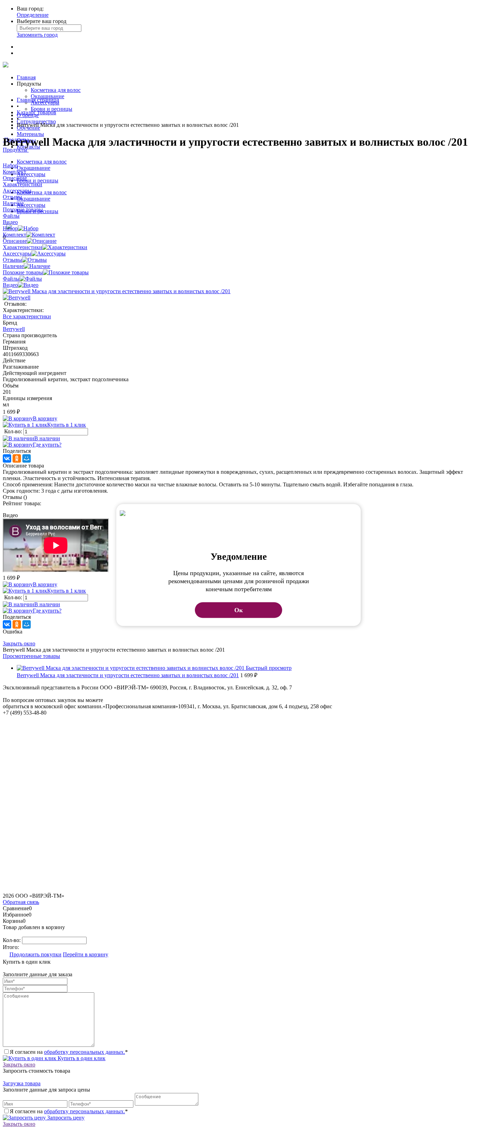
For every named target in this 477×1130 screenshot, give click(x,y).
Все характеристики (27, 316)
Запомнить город (37, 35)
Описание (15, 241)
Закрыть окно (19, 643)
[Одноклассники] (17, 458)
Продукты (16, 150)
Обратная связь (21, 902)
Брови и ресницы (51, 109)
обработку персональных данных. (84, 1052)
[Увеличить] (116, 291)
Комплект (14, 235)
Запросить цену (65, 1118)
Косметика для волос (56, 90)
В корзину (45, 418)
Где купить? (47, 445)
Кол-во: (13, 431)
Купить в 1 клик (66, 425)
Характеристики (22, 247)
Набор (10, 228)
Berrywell (14, 329)
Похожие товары (23, 272)
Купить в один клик (80, 1058)
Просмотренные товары (31, 656)
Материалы (30, 134)
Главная (26, 77)
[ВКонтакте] (7, 458)
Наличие (13, 266)
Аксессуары (31, 174)
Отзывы (12, 260)
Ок (238, 610)
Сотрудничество (36, 121)
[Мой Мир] (26, 458)
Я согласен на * (69, 1052)
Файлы (11, 279)
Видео (10, 285)
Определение (33, 15)
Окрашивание (47, 96)
